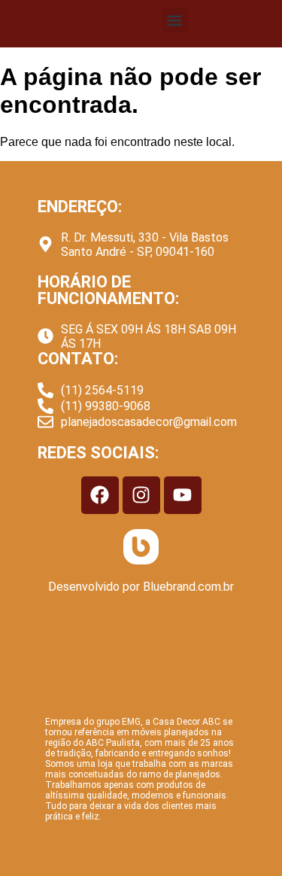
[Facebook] (100, 495)
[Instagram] (141, 495)
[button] (174, 20)
